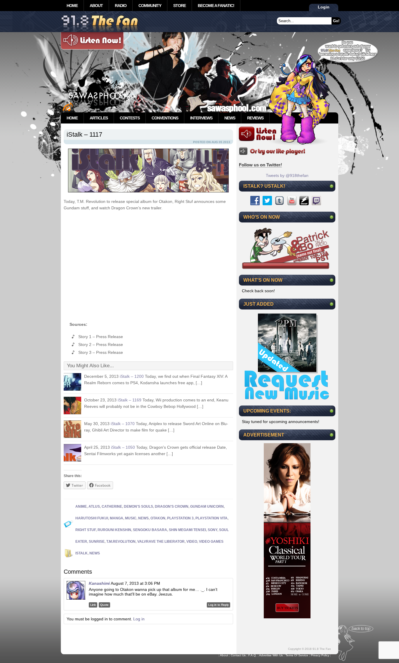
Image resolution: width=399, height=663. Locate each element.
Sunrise (97, 542)
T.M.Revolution (121, 542)
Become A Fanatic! (216, 5)
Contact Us (238, 655)
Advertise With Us (271, 655)
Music (130, 518)
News (229, 118)
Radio (120, 5)
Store (179, 5)
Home (72, 5)
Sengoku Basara (150, 530)
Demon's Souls (138, 506)
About (96, 5)
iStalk (81, 553)
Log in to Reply (218, 604)
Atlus (94, 506)
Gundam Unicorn (207, 506)
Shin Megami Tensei (187, 530)
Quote (104, 604)
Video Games (211, 542)
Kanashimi (99, 583)
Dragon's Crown (171, 506)
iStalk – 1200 (132, 376)
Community (149, 5)
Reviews (255, 118)
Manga (116, 518)
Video (191, 542)
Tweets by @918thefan (287, 175)
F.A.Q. (252, 655)
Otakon (157, 518)
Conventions (165, 118)
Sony (212, 530)
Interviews (201, 118)
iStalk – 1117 (84, 134)
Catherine (112, 506)
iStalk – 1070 (123, 423)
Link (93, 604)
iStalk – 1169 (129, 400)
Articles (99, 118)
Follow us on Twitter (260, 164)
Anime (81, 506)
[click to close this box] (331, 186)
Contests (130, 118)
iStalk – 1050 (123, 447)
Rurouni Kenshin (114, 530)
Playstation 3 (180, 518)
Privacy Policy (320, 655)
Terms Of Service (296, 655)
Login (323, 7)
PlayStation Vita (211, 518)
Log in (139, 619)
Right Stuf (85, 530)
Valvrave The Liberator (161, 542)
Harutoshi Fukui (91, 518)
